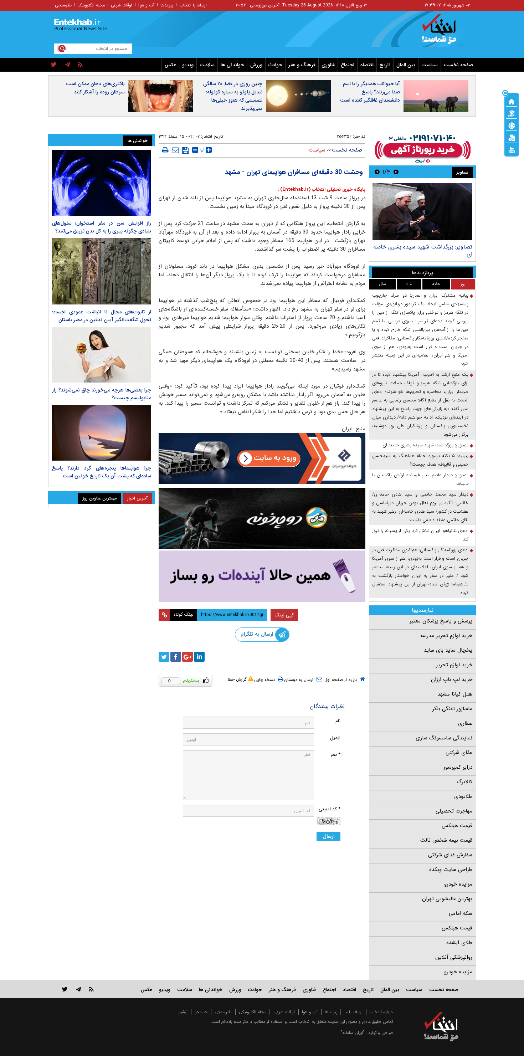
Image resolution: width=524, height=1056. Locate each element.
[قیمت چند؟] (511, 113)
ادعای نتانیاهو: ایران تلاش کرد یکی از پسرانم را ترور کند (420, 535)
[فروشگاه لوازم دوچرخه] (262, 518)
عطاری (465, 723)
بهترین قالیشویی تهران (447, 898)
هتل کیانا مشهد (454, 694)
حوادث (275, 65)
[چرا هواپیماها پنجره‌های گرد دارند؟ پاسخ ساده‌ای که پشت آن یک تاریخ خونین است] (101, 433)
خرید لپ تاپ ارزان (451, 679)
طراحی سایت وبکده (450, 869)
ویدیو (188, 65)
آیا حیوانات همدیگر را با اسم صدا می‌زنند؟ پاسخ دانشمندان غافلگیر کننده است (370, 92)
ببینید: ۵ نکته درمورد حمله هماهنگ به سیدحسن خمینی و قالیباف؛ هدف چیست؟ (420, 460)
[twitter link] (64, 989)
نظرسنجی (63, 5)
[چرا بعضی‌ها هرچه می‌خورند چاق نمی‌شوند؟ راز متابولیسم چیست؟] (101, 355)
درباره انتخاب (381, 1012)
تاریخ (385, 65)
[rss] (80, 65)
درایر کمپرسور (457, 767)
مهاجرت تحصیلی (454, 811)
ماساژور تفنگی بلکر (452, 708)
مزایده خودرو (458, 884)
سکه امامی (460, 913)
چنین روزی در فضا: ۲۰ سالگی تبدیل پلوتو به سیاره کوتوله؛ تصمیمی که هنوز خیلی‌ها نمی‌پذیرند (232, 96)
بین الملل (405, 65)
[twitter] (53, 65)
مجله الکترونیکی (252, 1012)
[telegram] (67, 65)
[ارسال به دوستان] (175, 150)
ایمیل (335, 738)
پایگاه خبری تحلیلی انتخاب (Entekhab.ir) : (321, 189)
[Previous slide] (396, 171)
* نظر (335, 754)
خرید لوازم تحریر (454, 665)
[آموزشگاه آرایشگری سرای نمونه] (262, 576)
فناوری (328, 65)
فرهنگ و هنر (301, 65)
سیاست (429, 65)
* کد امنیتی (329, 809)
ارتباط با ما (353, 1012)
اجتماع (347, 65)
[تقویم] (511, 137)
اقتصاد (367, 65)
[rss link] (91, 989)
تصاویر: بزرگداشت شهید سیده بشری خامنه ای (422, 250)
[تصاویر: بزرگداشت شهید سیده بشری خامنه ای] (422, 211)
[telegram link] (78, 989)
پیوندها (166, 5)
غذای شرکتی (459, 752)
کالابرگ (464, 782)
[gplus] (187, 657)
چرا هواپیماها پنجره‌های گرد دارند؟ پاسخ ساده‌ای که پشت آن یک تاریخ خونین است (101, 472)
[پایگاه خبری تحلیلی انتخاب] (444, 32)
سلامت (207, 65)
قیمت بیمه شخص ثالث (446, 840)
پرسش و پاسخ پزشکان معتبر (441, 621)
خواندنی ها (232, 65)
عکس (170, 65)
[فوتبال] (511, 125)
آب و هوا (146, 5)
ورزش (256, 65)
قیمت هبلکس (457, 825)
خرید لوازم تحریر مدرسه (446, 635)
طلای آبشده (459, 942)
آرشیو (183, 1012)
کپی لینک (284, 615)
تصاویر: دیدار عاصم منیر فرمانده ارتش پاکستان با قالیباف (420, 479)
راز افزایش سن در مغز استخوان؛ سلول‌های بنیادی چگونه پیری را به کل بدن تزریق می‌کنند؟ (101, 227)
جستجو (201, 1012)
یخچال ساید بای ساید (448, 650)
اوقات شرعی (121, 5)
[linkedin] (199, 657)
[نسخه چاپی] (165, 150)
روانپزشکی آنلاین (453, 957)
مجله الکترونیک (91, 5)
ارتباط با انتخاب (193, 5)
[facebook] (175, 657)
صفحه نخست (458, 65)
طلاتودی (463, 796)
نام (337, 721)
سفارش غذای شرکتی (450, 855)
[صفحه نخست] (511, 101)
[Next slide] (377, 171)
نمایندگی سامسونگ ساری (444, 738)
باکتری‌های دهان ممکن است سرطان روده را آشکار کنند (95, 88)
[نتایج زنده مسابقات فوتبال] (511, 149)
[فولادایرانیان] (262, 458)
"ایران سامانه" (352, 1032)
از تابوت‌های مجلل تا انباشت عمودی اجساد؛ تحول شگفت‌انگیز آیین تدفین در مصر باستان (101, 316)
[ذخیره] (185, 150)
